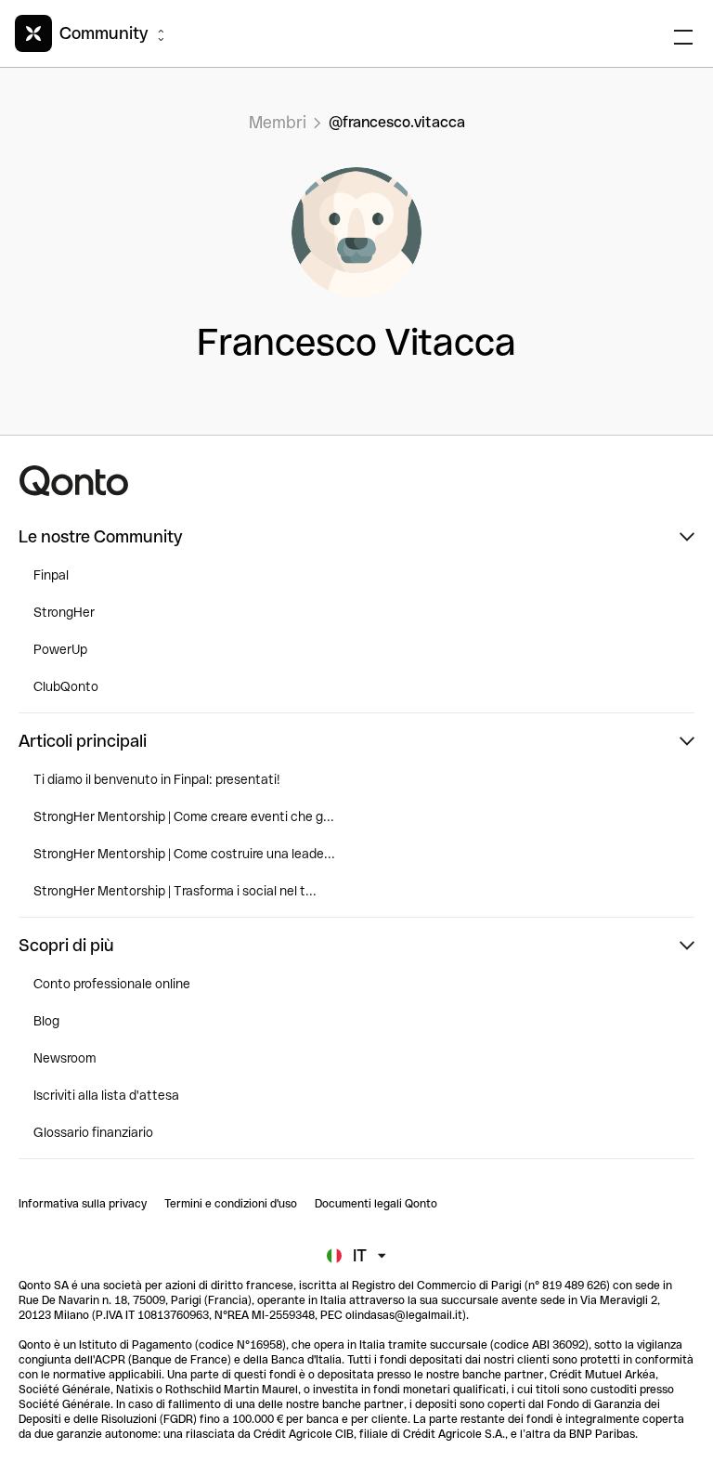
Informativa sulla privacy (83, 1203)
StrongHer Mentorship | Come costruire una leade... (184, 853)
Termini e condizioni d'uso (230, 1203)
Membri (277, 122)
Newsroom (64, 1058)
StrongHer (64, 612)
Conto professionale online (111, 983)
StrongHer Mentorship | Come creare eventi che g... (183, 816)
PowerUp (60, 649)
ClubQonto (65, 686)
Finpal (51, 575)
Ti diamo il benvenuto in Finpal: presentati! (156, 779)
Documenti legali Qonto (376, 1203)
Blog (46, 1020)
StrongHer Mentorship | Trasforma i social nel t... (175, 890)
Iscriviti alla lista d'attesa (106, 1095)
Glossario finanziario (93, 1132)
